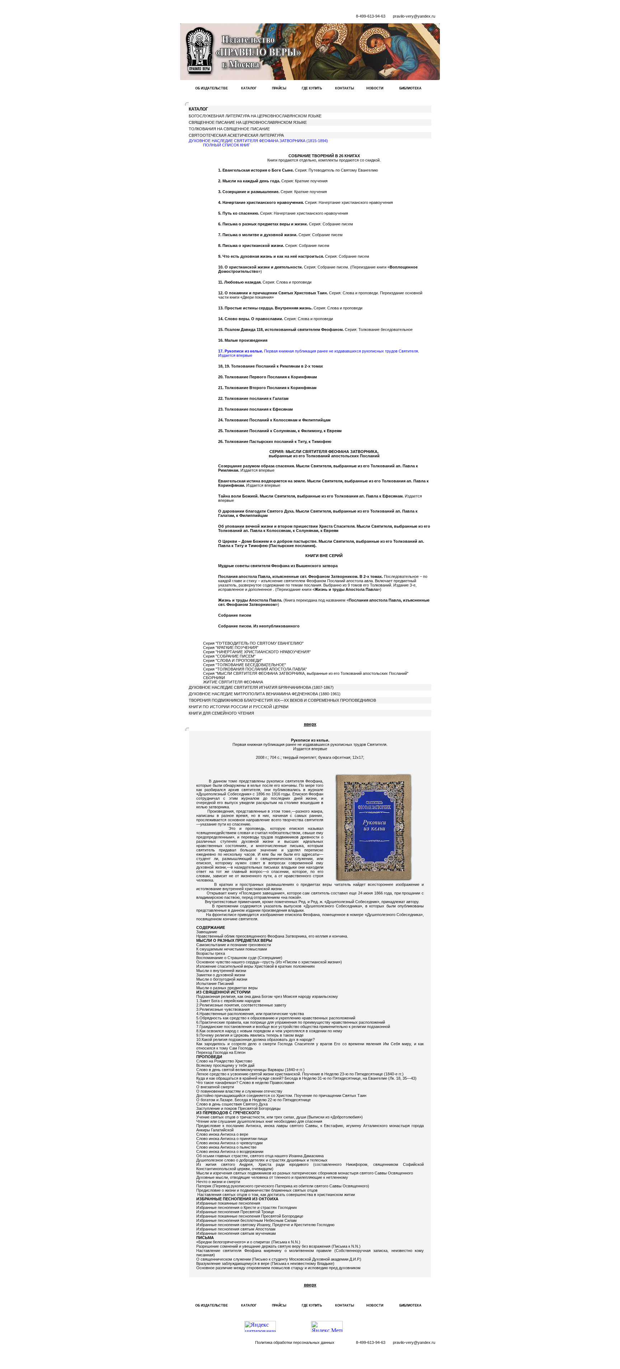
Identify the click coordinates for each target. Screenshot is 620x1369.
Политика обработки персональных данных (294, 1342)
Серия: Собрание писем (285, 224)
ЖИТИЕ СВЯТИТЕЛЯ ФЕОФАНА (233, 682)
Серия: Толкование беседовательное (315, 329)
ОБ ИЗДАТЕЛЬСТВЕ (211, 88)
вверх (310, 724)
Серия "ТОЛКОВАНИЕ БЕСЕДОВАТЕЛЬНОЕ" (244, 665)
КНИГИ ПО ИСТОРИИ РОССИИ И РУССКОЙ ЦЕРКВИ (238, 707)
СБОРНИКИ (214, 678)
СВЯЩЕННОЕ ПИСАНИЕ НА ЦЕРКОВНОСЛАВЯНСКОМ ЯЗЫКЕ (248, 122)
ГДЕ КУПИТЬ (312, 88)
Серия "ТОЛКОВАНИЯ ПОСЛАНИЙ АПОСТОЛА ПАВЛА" (255, 669)
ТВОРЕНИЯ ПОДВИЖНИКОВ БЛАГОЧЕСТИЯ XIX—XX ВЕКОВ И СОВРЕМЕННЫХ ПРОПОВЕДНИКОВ (282, 700)
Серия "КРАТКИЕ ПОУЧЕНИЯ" (230, 647)
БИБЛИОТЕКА (410, 88)
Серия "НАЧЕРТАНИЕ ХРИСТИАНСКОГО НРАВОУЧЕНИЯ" (257, 652)
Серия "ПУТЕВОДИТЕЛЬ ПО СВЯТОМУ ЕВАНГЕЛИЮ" (253, 643)
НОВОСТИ (374, 88)
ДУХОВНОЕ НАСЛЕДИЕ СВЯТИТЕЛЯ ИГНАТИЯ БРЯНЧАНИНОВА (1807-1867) (261, 687)
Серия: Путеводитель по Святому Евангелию (298, 170)
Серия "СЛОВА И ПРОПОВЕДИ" (232, 660)
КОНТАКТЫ (344, 88)
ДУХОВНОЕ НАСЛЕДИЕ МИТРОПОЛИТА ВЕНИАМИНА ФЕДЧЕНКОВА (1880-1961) (264, 694)
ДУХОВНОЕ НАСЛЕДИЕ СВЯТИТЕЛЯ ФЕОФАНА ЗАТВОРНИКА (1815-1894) (258, 141)
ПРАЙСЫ (279, 88)
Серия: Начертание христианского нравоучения (305, 202)
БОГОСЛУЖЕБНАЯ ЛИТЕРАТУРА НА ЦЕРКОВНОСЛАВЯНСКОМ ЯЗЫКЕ (255, 116)
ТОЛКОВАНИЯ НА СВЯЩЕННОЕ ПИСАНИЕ (229, 129)
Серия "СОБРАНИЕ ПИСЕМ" (229, 656)
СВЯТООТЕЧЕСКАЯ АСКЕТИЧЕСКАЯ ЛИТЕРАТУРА (236, 135)
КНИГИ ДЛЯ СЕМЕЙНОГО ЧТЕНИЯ (221, 713)
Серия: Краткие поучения (273, 181)
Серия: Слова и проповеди (264, 282)
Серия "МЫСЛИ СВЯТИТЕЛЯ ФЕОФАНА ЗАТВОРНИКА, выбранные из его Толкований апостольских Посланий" (305, 673)
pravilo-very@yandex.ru (414, 16)
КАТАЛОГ (249, 88)
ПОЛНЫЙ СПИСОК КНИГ (226, 145)
